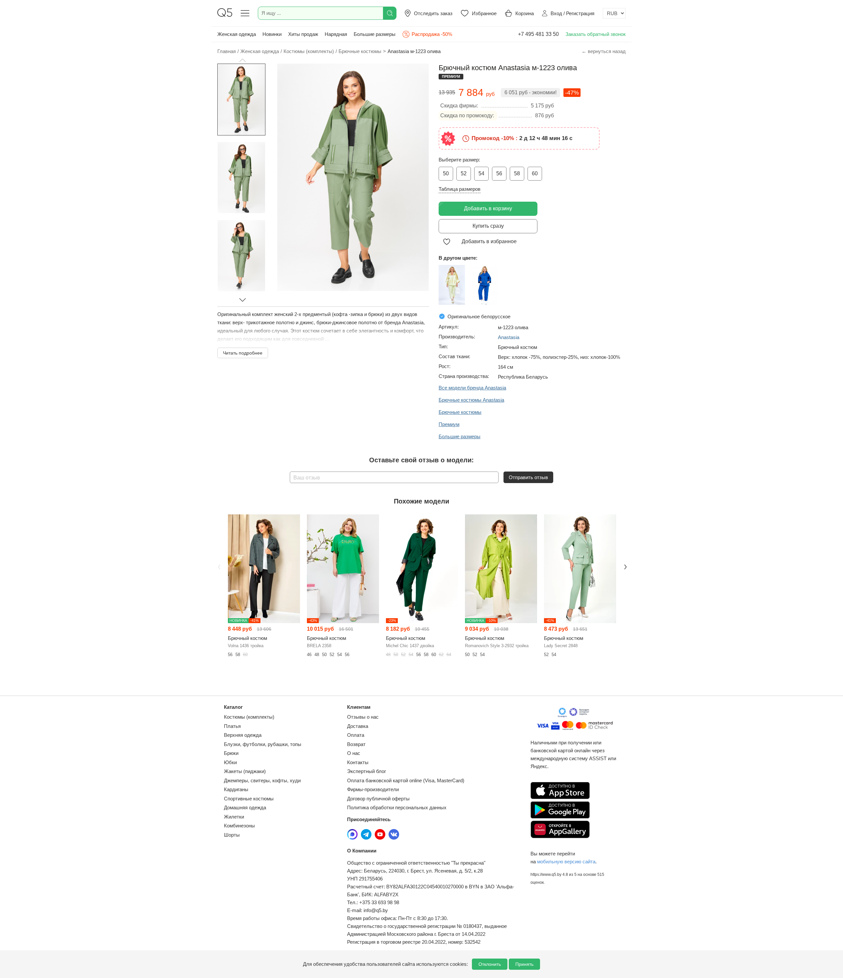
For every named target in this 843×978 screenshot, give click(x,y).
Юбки (230, 762)
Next (624, 566)
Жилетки (234, 817)
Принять (524, 964)
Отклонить (489, 964)
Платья (232, 726)
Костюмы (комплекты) (249, 717)
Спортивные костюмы (249, 798)
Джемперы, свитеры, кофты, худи (262, 780)
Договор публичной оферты (378, 798)
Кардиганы (236, 789)
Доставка (357, 726)
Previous (218, 566)
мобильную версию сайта (566, 861)
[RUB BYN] (614, 13)
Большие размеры (374, 34)
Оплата (355, 735)
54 (481, 173)
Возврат (356, 744)
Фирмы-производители (373, 789)
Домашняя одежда (245, 807)
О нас (353, 753)
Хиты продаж (303, 34)
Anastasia (508, 337)
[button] (242, 60)
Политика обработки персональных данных (397, 807)
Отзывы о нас (363, 717)
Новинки (272, 34)
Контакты (357, 762)
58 (517, 173)
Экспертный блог (366, 771)
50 (446, 173)
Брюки (231, 753)
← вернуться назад (604, 51)
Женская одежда (236, 34)
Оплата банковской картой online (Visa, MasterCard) (405, 780)
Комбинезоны (239, 825)
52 (464, 173)
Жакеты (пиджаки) (245, 771)
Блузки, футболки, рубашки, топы (262, 744)
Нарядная (336, 34)
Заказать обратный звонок (595, 34)
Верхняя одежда (242, 735)
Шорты (232, 835)
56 (499, 173)
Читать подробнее (242, 353)
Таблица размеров (459, 189)
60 (535, 173)
